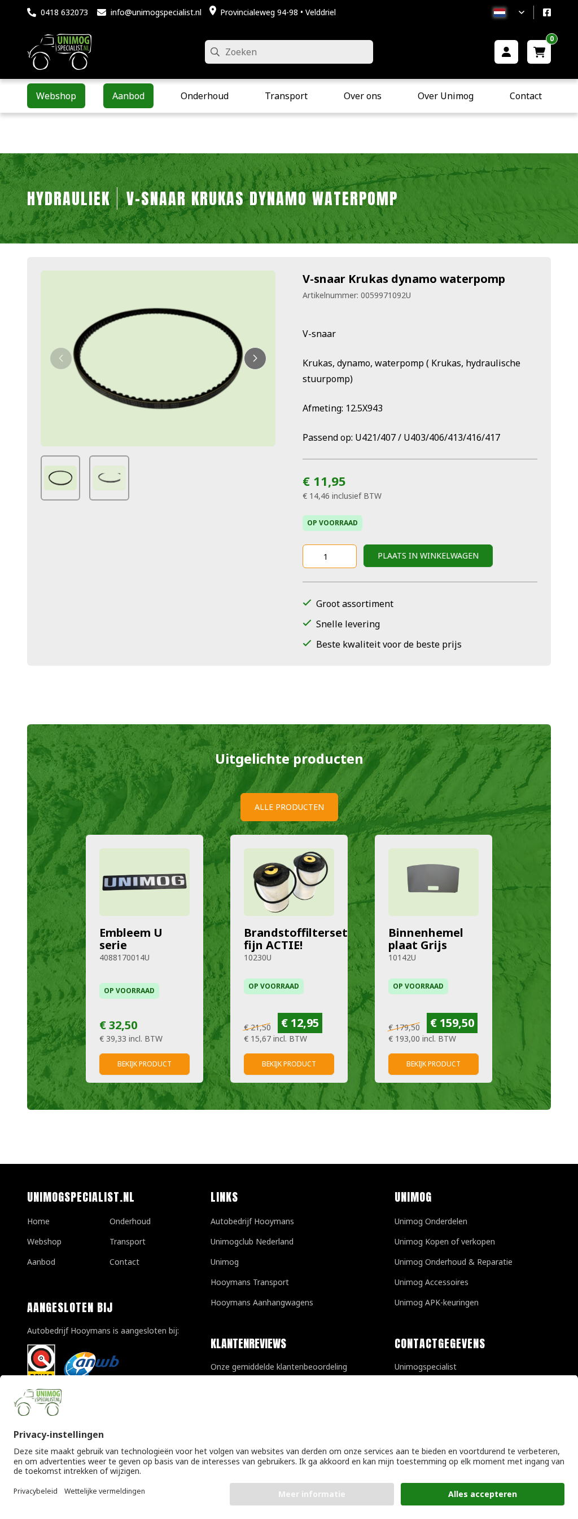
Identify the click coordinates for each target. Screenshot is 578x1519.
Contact (124, 1261)
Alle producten (289, 806)
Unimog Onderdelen (431, 1221)
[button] (61, 358)
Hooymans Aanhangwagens (262, 1302)
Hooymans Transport (250, 1282)
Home (38, 1221)
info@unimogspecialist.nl (156, 12)
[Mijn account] (506, 52)
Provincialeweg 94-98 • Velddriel (278, 12)
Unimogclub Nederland (252, 1241)
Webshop (44, 1241)
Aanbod (41, 1261)
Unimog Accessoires (431, 1282)
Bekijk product (144, 1064)
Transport (128, 1241)
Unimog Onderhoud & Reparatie (454, 1261)
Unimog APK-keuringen (437, 1302)
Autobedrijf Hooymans (252, 1221)
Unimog (225, 1261)
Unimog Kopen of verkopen (445, 1241)
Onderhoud (130, 1221)
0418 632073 (64, 12)
